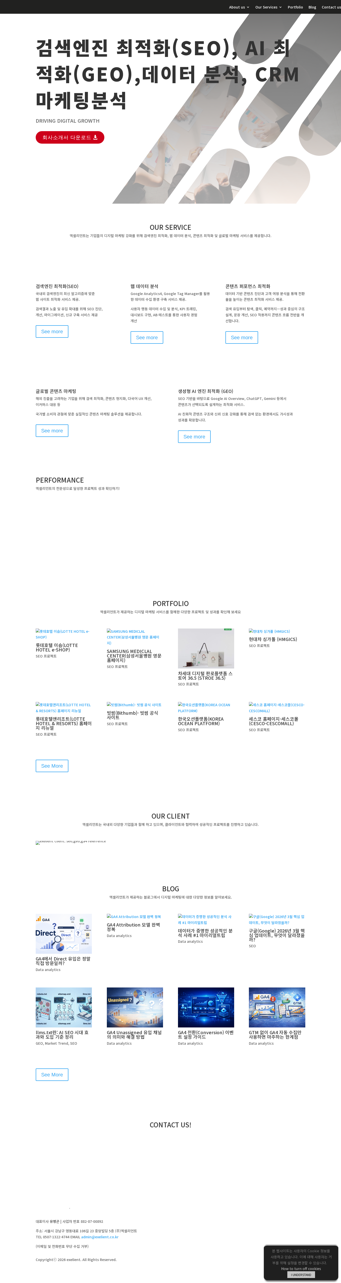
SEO (252, 945)
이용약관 (78, 1208)
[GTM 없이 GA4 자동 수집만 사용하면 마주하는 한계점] (277, 1007)
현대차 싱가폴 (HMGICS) (273, 639)
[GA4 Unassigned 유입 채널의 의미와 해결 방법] (135, 1007)
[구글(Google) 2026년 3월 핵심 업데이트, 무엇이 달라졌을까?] (277, 920)
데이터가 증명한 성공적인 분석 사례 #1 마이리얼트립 (205, 932)
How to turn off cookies (301, 1268)
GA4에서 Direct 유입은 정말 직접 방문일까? (63, 960)
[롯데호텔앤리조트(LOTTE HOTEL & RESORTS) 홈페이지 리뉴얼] (64, 708)
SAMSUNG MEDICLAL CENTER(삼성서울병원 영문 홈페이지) (134, 655)
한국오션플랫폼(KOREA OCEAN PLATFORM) (201, 720)
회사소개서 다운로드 (66, 137)
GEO (39, 1043)
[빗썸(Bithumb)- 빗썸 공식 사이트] (135, 705)
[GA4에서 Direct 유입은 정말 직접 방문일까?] (64, 934)
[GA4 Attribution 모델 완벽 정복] (135, 917)
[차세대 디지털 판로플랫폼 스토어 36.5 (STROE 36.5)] (206, 648)
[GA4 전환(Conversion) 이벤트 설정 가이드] (206, 1007)
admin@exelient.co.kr (100, 1236)
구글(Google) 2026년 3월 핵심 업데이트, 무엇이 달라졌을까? (277, 935)
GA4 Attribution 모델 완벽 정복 (133, 926)
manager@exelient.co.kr (265, 1146)
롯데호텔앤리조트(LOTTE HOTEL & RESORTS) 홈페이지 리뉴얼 (64, 723)
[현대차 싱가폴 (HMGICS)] (277, 632)
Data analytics (48, 969)
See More (52, 766)
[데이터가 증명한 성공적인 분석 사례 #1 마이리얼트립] (206, 920)
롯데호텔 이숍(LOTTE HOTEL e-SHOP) (57, 647)
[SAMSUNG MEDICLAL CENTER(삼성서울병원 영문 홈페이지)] (135, 637)
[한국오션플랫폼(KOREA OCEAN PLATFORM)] (206, 708)
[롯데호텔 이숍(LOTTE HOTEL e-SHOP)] (64, 635)
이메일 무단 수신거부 (51, 1208)
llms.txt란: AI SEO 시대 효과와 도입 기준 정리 (62, 1034)
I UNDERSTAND (301, 1275)
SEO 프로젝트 (46, 655)
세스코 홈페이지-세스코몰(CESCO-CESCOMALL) (273, 720)
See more (52, 331)
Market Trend (56, 1043)
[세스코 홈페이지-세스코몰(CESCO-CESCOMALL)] (277, 708)
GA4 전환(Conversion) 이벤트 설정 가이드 (206, 1034)
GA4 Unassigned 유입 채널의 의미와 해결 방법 (134, 1034)
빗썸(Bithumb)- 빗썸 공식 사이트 (132, 714)
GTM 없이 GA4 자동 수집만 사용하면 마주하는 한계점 (275, 1034)
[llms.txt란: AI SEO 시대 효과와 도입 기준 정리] (64, 1007)
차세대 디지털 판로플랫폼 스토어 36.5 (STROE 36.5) (205, 675)
